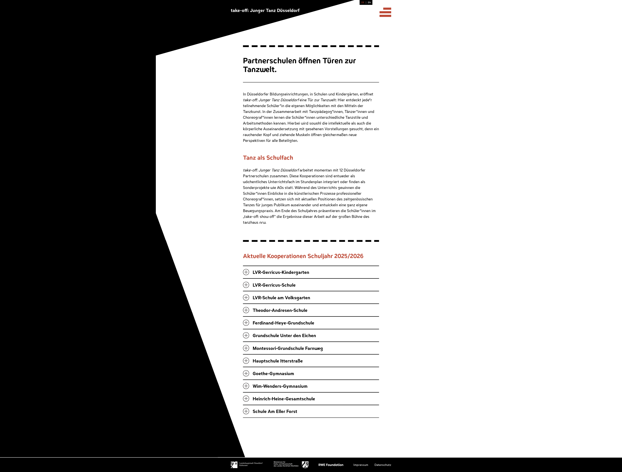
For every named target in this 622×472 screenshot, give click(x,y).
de (362, 2)
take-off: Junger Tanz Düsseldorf (265, 10)
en (369, 2)
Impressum (360, 465)
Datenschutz (382, 465)
